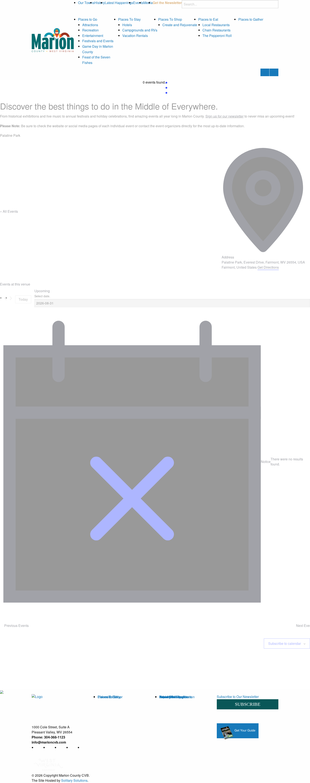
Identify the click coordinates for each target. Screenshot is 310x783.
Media (148, 2)
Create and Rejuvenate (179, 24)
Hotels (127, 24)
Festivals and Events (97, 40)
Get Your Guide (244, 730)
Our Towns (86, 2)
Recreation (90, 30)
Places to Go (87, 19)
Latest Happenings (119, 2)
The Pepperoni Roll (217, 35)
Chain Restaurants (216, 30)
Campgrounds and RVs (139, 30)
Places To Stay (129, 19)
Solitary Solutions (74, 780)
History (99, 2)
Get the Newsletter (167, 2)
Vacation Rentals (135, 35)
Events (138, 2)
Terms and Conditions (175, 696)
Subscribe (247, 704)
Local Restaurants (216, 24)
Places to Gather (250, 19)
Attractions (90, 24)
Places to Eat (208, 19)
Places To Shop (170, 19)
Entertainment (92, 35)
